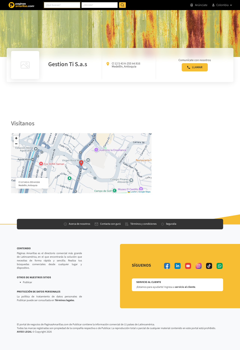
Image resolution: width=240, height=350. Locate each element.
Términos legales (64, 300)
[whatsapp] (220, 266)
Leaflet (133, 191)
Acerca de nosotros (79, 224)
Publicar (27, 282)
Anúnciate (201, 5)
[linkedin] (178, 266)
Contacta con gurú (110, 224)
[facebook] (167, 266)
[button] (81, 163)
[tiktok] (209, 266)
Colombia (222, 5)
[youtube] (188, 266)
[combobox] (62, 5)
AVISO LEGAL (24, 332)
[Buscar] (122, 5)
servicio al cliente (185, 287)
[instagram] (199, 266)
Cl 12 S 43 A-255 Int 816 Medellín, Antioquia (126, 65)
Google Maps (144, 191)
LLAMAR (197, 67)
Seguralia (171, 224)
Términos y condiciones (143, 224)
